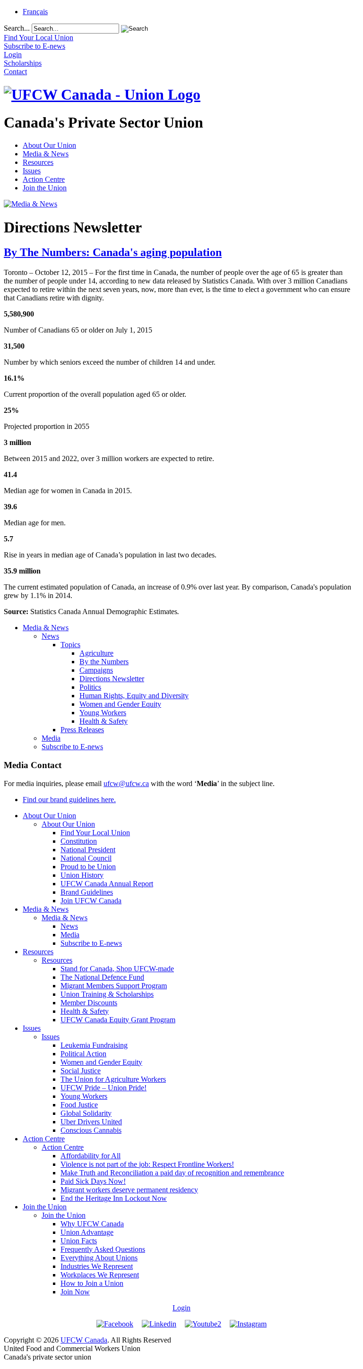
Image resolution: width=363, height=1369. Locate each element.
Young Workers (102, 713)
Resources (38, 162)
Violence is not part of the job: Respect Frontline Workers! (147, 1164)
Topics (70, 645)
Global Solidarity (86, 1113)
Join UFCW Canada (90, 901)
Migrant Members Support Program (113, 986)
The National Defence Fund (102, 977)
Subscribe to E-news (72, 747)
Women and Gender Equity (120, 704)
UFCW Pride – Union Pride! (103, 1088)
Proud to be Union (88, 867)
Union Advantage (86, 1232)
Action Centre (44, 179)
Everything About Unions (99, 1258)
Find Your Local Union (95, 833)
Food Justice (79, 1105)
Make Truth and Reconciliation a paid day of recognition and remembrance (172, 1173)
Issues (32, 171)
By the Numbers (104, 662)
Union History (82, 875)
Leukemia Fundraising (94, 1045)
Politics (90, 687)
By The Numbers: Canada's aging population (113, 252)
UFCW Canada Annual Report (106, 884)
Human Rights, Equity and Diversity (134, 696)
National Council (86, 858)
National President (87, 850)
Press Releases (82, 730)
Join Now (75, 1292)
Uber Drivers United (91, 1122)
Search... (17, 28)
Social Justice (80, 1071)
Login (181, 1308)
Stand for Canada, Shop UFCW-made (117, 969)
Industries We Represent (96, 1266)
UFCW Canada (83, 1340)
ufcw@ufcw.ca (126, 783)
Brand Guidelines (86, 892)
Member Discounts (88, 1003)
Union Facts (78, 1241)
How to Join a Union (91, 1283)
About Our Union (49, 145)
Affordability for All (90, 1156)
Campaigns (96, 670)
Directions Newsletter (111, 679)
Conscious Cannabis (90, 1130)
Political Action (83, 1054)
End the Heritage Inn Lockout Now (113, 1198)
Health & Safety (103, 721)
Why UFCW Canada (92, 1224)
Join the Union (45, 188)
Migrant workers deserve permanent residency (129, 1190)
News (50, 636)
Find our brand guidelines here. (69, 800)
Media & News (46, 154)
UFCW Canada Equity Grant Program (117, 1020)
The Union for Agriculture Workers (113, 1079)
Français (35, 12)
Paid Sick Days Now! (93, 1181)
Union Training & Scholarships (107, 994)
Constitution (78, 841)
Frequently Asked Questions (102, 1249)
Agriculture (96, 653)
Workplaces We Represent (99, 1275)
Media (51, 738)
